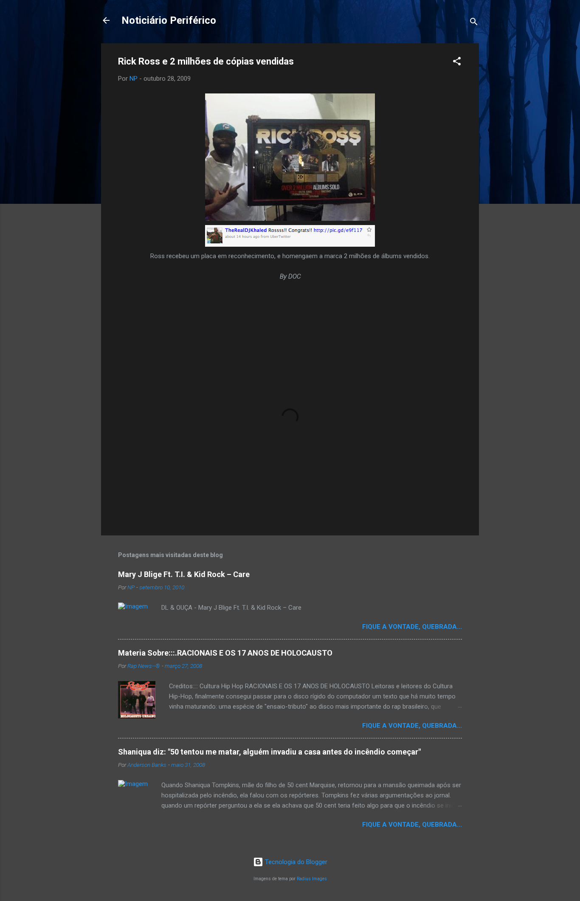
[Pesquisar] (474, 23)
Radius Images (312, 878)
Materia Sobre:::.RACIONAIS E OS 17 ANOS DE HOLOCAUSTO (225, 652)
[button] (457, 62)
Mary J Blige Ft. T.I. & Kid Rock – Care (184, 574)
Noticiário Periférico (168, 20)
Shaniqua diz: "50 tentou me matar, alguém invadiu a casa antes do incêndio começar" (269, 751)
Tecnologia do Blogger (295, 862)
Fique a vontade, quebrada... (412, 627)
